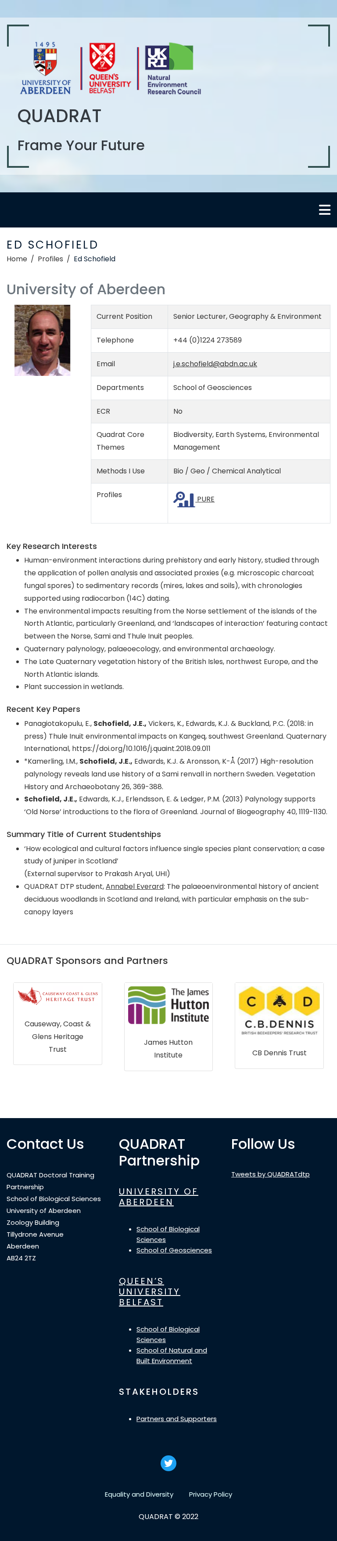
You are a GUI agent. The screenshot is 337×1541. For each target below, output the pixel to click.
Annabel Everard (135, 886)
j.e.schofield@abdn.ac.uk (215, 364)
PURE (205, 499)
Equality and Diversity (139, 1494)
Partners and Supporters (176, 1418)
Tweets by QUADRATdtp (270, 1174)
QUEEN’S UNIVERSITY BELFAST (149, 1291)
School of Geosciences (174, 1250)
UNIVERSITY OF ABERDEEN (158, 1196)
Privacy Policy (210, 1494)
